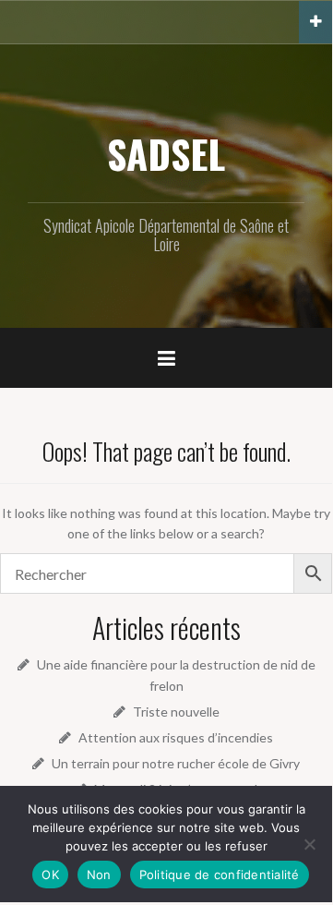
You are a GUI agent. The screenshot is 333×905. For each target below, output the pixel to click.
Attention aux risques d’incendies (175, 737)
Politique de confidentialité (219, 874)
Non (99, 874)
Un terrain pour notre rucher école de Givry (176, 763)
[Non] (309, 844)
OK (50, 874)
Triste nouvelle (176, 711)
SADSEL (166, 153)
